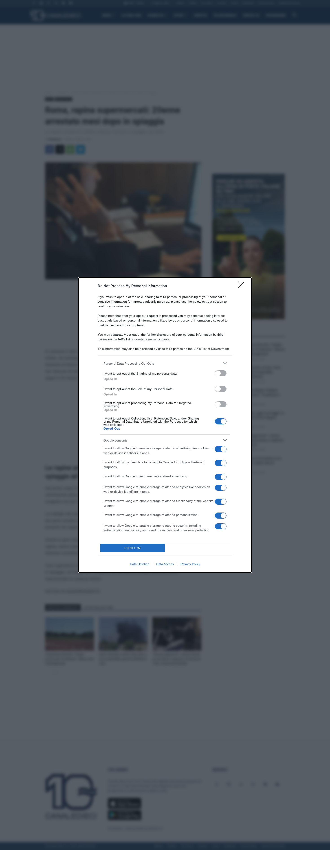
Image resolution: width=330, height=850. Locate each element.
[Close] (242, 286)
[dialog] (165, 425)
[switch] (221, 373)
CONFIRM (132, 548)
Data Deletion (139, 564)
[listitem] (165, 363)
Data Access (165, 564)
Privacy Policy (190, 564)
